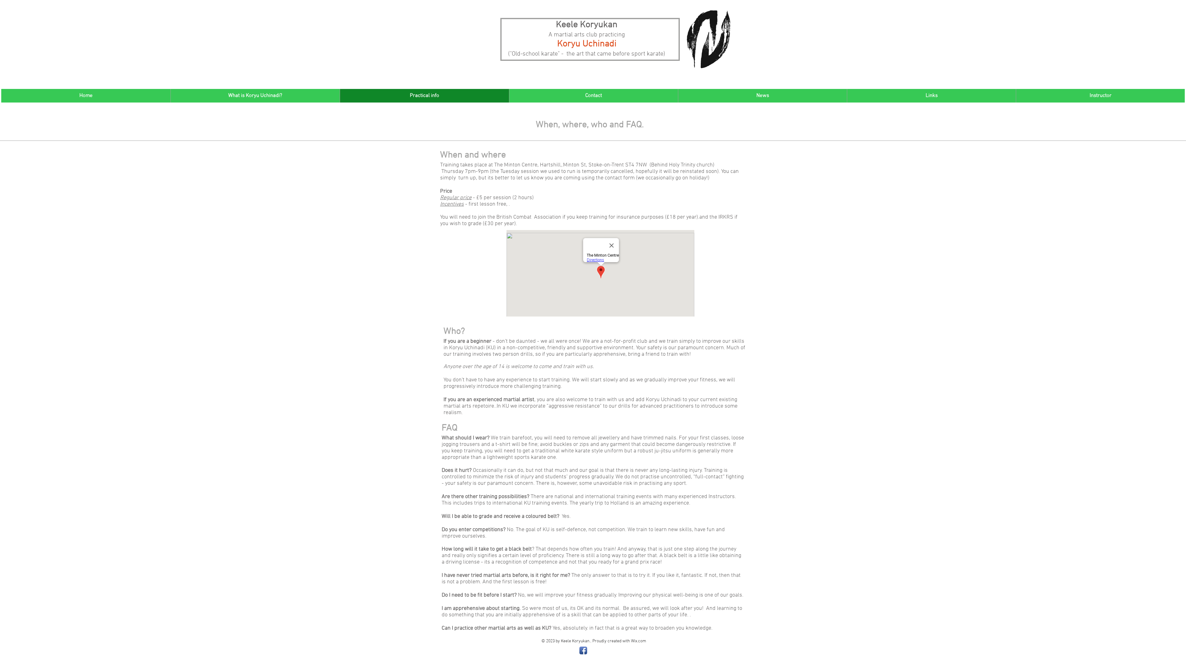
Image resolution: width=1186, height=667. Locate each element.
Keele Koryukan (586, 25)
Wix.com (638, 641)
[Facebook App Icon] (583, 650)
